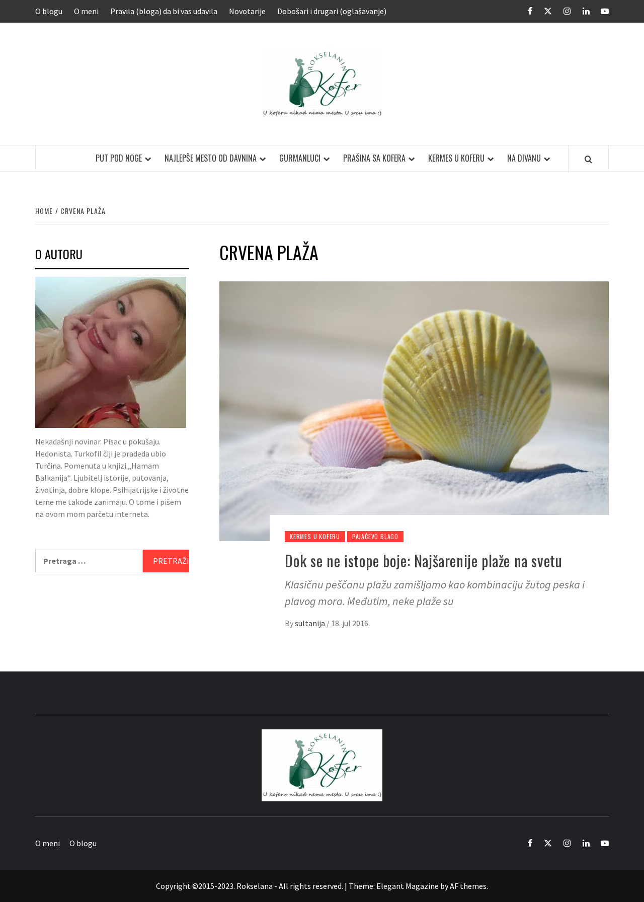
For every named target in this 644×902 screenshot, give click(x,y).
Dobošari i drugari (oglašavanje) (331, 11)
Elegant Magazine (407, 886)
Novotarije (247, 11)
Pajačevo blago (375, 536)
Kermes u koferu (456, 158)
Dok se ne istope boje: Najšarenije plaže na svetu (423, 560)
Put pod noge (119, 158)
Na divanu (524, 158)
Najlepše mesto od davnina (211, 158)
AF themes (468, 886)
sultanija (311, 623)
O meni (86, 11)
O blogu (48, 11)
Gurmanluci (299, 158)
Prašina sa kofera (374, 158)
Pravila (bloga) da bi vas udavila (163, 11)
